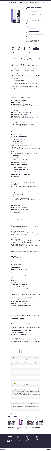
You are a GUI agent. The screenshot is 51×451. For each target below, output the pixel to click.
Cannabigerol (25, 219)
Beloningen (37, 438)
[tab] (12, 56)
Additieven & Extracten (22, 2)
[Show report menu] (39, 364)
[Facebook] (7, 441)
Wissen (27, 26)
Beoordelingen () (28, 10)
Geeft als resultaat (37, 440)
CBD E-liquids (14, 2)
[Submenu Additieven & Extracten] (25, 2)
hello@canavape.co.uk (9, 440)
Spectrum (36, 2)
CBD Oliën (18, 2)
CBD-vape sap (37, 15)
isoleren (18, 61)
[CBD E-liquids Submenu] (16, 2)
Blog (17, 437)
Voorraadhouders (18, 440)
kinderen (15, 242)
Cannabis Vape (38, 33)
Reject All (45, 449)
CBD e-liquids (34, 68)
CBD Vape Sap (28, 34)
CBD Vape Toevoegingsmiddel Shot (27, 117)
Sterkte (27, 23)
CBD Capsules (27, 438)
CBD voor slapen (28, 2)
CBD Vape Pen (27, 441)
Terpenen (27, 442)
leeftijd (33, 345)
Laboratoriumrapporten (19, 442)
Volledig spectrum (36, 34)
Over (17, 439)
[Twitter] (8, 441)
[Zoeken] (40, 2)
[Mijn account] (41, 2)
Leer (38, 2)
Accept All (48, 449)
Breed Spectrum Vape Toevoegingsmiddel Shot (20, 139)
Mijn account (37, 437)
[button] (24, 7)
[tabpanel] (25, 202)
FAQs (17, 438)
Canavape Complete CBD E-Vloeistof (33, 33)
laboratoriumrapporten (37, 251)
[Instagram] (9, 441)
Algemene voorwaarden (38, 441)
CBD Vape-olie (31, 34)
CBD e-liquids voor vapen (30, 68)
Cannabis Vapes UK (41, 33)
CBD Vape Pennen (32, 2)
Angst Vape (29, 33)
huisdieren (18, 242)
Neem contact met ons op (19, 441)
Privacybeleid (37, 442)
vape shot (16, 70)
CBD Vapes (33, 34)
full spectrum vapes (38, 68)
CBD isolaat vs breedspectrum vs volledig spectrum (26, 145)
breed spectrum (12, 86)
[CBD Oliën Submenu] (19, 2)
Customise (41, 449)
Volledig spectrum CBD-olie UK (40, 34)
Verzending (37, 439)
